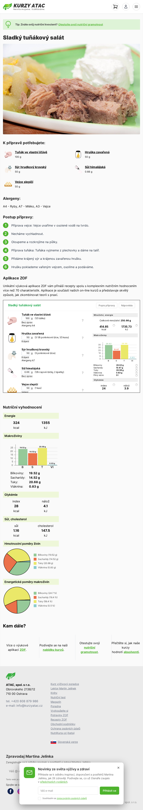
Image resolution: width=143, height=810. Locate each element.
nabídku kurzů (53, 650)
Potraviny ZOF (59, 715)
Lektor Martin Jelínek (63, 688)
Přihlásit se (109, 790)
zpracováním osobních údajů (72, 798)
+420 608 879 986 (24, 701)
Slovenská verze (68, 741)
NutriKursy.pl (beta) (63, 732)
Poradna (56, 706)
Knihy (54, 692)
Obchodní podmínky (63, 724)
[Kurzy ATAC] (24, 6)
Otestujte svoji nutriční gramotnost (80, 24)
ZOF (23, 650)
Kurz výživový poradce (65, 684)
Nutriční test (58, 697)
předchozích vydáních (53, 781)
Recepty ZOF (59, 719)
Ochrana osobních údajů (65, 728)
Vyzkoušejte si (59, 710)
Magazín (56, 701)
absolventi (131, 652)
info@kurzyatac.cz (29, 705)
